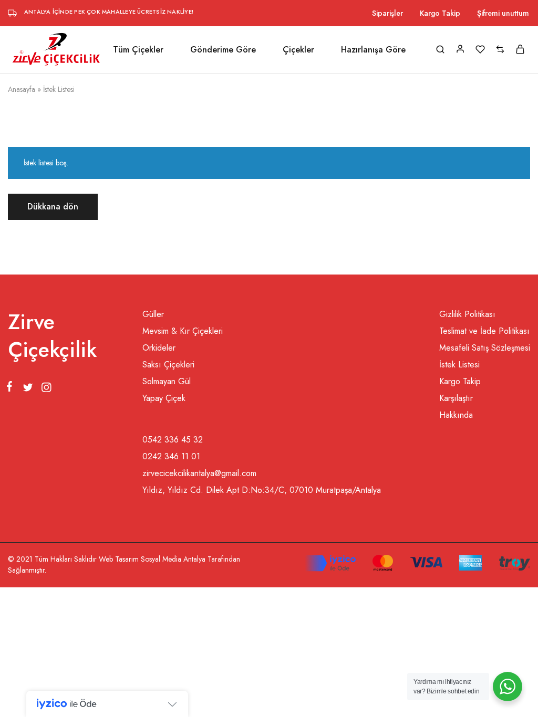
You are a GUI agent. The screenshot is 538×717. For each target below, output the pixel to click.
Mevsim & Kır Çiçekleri (182, 331)
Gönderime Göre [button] (223, 50)
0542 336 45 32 (172, 440)
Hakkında (456, 415)
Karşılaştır (456, 398)
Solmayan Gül (166, 381)
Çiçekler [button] (298, 50)
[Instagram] (44, 389)
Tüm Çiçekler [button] (138, 50)
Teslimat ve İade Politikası (484, 331)
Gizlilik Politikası (467, 314)
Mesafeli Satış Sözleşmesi (484, 348)
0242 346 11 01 (171, 456)
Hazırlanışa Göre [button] (373, 50)
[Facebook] (11, 388)
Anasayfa (21, 89)
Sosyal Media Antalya (173, 559)
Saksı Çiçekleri (168, 364)
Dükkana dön (52, 207)
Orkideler (158, 348)
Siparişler (387, 13)
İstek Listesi (459, 364)
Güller (153, 314)
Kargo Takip (440, 13)
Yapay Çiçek (163, 398)
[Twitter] (27, 389)
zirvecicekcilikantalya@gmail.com (199, 473)
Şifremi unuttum (503, 13)
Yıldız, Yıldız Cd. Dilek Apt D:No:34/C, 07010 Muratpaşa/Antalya (261, 490)
